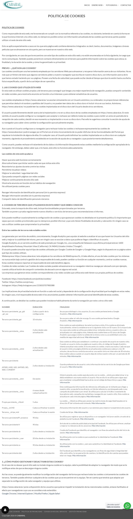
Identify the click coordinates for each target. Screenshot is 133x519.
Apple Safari (54, 493)
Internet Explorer (25, 493)
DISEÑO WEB (97, 5)
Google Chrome (9, 493)
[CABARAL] (15, 5)
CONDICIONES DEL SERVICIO (55, 512)
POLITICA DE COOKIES (11, 512)
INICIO (87, 5)
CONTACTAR (126, 5)
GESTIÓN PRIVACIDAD (78, 512)
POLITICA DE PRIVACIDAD (32, 512)
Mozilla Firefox (41, 493)
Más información (75, 314)
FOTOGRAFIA (111, 5)
